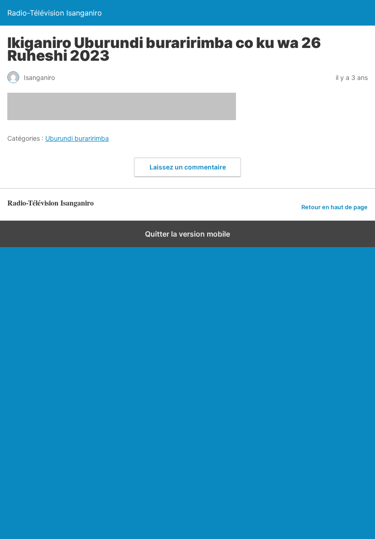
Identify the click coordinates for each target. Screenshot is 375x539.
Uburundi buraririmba (77, 138)
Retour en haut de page (334, 207)
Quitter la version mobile (187, 233)
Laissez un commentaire (188, 167)
